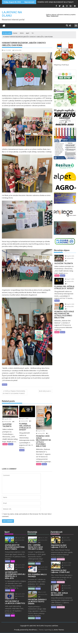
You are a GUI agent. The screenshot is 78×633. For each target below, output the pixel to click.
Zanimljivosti (60, 559)
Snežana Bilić (18, 50)
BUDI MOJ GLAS (44, 391)
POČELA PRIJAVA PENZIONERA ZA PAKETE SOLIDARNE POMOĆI (14, 392)
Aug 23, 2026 (21, 594)
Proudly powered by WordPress (25, 630)
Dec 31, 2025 (44, 538)
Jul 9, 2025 (43, 592)
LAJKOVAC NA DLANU (12, 13)
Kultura (5, 444)
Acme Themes (59, 630)
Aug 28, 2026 (7, 419)
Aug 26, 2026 (41, 431)
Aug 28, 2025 (44, 567)
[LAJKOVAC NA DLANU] (4, 25)
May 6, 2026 (66, 585)
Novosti (5, 384)
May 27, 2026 (67, 563)
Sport (12, 561)
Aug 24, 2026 (21, 538)
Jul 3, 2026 (66, 538)
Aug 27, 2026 (24, 418)
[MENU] (75, 25)
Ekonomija (31, 563)
